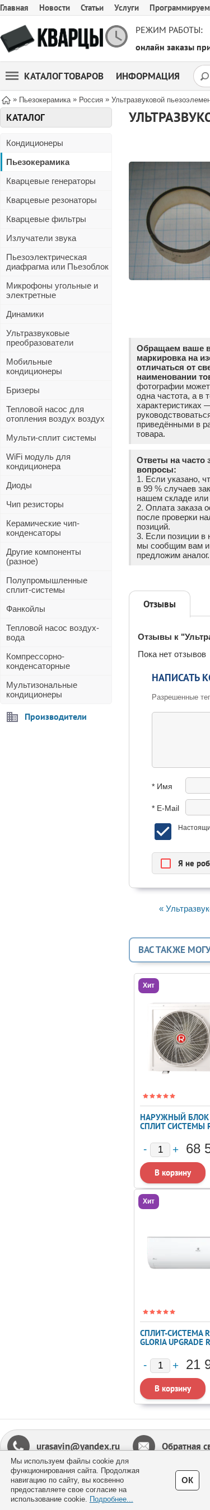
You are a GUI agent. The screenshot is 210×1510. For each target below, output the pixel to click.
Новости (54, 7)
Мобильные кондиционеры (34, 366)
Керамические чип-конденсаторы (43, 527)
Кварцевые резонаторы (51, 200)
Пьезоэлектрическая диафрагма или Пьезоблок (57, 261)
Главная (14, 7)
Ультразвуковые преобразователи (39, 337)
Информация (148, 76)
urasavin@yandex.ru (78, 1446)
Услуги (126, 7)
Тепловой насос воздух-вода (52, 632)
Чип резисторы (35, 504)
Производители (56, 716)
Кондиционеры (34, 143)
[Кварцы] (51, 39)
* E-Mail (165, 808)
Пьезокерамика (37, 162)
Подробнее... (111, 1499)
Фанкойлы (25, 609)
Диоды (19, 485)
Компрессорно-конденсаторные (38, 661)
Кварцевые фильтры (46, 219)
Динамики (25, 314)
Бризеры (23, 390)
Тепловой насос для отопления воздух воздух (55, 413)
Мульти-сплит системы (51, 437)
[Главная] (6, 99)
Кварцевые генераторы (51, 181)
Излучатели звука (41, 238)
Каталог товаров (64, 76)
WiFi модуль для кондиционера (38, 461)
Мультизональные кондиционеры (41, 689)
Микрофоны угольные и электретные (52, 290)
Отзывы (159, 604)
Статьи (92, 7)
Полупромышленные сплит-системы (46, 584)
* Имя (162, 786)
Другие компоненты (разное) (43, 556)
